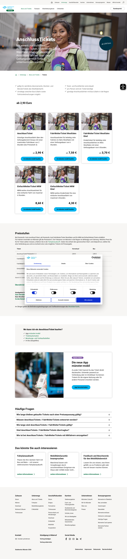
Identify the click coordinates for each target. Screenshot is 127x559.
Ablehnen (39, 300)
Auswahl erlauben (63, 300)
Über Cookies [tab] (89, 263)
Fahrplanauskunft (54, 242)
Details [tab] (63, 263)
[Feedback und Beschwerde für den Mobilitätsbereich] (96, 464)
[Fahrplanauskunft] (30, 464)
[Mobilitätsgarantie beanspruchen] (63, 464)
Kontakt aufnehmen (24, 539)
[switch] (53, 292)
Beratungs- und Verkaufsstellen (38, 338)
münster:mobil (34, 333)
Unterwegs (23, 75)
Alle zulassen (88, 300)
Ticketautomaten (32, 336)
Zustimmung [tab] (37, 263)
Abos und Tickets (34, 75)
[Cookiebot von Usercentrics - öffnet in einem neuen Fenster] (92, 257)
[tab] (63, 414)
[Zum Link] (63, 375)
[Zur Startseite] (8, 7)
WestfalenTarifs (73, 306)
